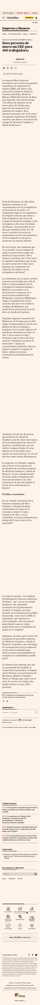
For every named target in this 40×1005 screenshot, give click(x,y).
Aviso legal (18, 983)
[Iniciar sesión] (36, 18)
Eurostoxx (12, 878)
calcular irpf (8, 911)
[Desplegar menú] (3, 17)
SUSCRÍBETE (29, 17)
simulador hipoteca (20, 911)
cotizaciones (8, 928)
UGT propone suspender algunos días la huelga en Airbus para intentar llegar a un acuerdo (20, 810)
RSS (17, 988)
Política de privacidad (27, 985)
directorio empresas (32, 920)
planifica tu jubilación (8, 920)
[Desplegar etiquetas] (36, 712)
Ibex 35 (5, 13)
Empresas (5, 712)
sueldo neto (32, 911)
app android (31, 928)
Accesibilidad (8, 988)
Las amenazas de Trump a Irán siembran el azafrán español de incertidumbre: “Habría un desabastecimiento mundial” (16, 819)
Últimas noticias (9, 803)
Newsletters (23, 988)
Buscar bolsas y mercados (13, 868)
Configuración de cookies (13, 985)
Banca (5, 34)
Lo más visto (7, 849)
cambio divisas (20, 919)
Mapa (14, 988)
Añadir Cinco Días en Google (14, 74)
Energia (25, 34)
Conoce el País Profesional (20, 937)
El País (35, 22)
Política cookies (26, 983)
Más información (7, 722)
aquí (34, 727)
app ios (20, 928)
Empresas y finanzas (16, 28)
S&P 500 (20, 13)
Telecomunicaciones (14, 34)
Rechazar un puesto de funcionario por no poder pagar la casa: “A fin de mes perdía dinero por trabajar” (19, 829)
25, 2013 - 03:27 (20, 62)
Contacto (11, 983)
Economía (14, 712)
